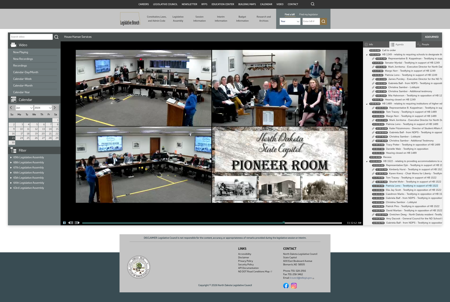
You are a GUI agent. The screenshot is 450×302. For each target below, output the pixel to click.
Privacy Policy (245, 261)
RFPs (204, 4)
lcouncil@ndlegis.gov (301, 277)
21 (50, 133)
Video (280, 4)
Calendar (266, 4)
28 (50, 138)
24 (21, 138)
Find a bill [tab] (290, 14)
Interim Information (221, 18)
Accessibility (244, 254)
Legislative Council (165, 4)
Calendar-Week (22, 79)
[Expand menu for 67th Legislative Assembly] (11, 166)
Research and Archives (264, 18)
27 (43, 138)
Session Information (199, 18)
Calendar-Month (23, 85)
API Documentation (248, 268)
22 (57, 133)
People (425, 44)
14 (50, 129)
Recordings (20, 65)
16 (13, 133)
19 (36, 133)
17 (22, 133)
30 (13, 142)
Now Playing (20, 52)
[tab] (402, 44)
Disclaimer (243, 257)
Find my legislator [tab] (308, 14)
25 (28, 138)
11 (28, 129)
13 (43, 129)
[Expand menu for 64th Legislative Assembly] (11, 181)
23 (13, 138)
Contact (293, 4)
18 (28, 133)
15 (57, 129)
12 (36, 129)
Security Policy (246, 264)
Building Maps (247, 4)
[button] (35, 98)
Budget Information (242, 18)
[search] (56, 37)
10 (21, 129)
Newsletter (189, 4)
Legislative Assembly (178, 18)
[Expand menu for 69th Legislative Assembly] (11, 156)
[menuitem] (34, 52)
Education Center (223, 4)
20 (43, 133)
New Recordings (23, 59)
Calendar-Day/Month (25, 72)
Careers (144, 4)
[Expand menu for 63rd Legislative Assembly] (11, 186)
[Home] (130, 19)
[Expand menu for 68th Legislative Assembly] (11, 161)
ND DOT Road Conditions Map (254, 271)
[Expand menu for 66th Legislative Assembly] (11, 171)
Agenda (400, 44)
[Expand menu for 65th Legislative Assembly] (11, 176)
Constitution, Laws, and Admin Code (156, 18)
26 (36, 138)
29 (57, 138)
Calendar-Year (21, 92)
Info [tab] (371, 44)
